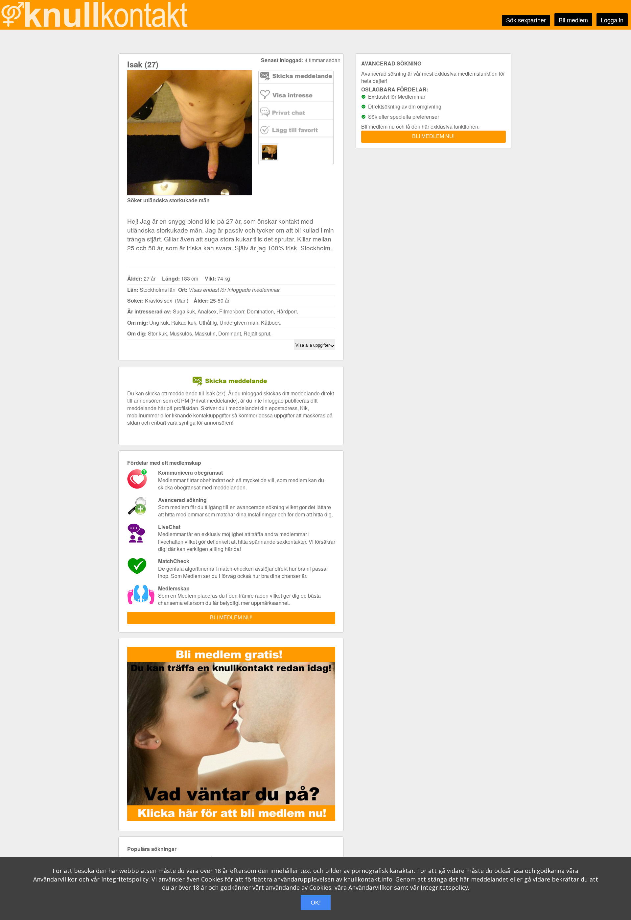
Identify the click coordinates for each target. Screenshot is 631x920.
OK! (316, 902)
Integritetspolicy (125, 879)
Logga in (612, 19)
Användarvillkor (55, 879)
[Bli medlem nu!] (233, 818)
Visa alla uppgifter (313, 345)
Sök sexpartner (526, 20)
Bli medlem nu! (231, 617)
